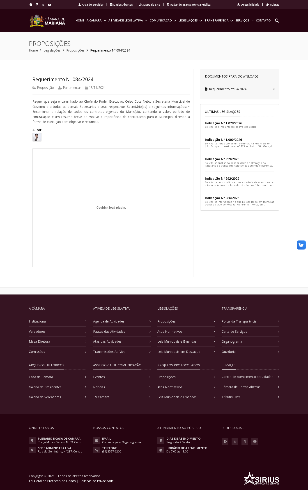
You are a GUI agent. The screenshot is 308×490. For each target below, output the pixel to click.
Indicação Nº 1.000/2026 (223, 139)
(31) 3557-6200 (111, 451)
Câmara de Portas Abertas (241, 387)
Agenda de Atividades (108, 321)
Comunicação (161, 20)
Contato (263, 20)
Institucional (37, 321)
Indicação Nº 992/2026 (222, 178)
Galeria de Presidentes (45, 387)
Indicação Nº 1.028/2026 (223, 123)
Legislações (188, 20)
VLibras (274, 5)
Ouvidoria (229, 351)
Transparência (217, 20)
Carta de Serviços (234, 331)
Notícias (99, 387)
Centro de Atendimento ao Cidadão (248, 377)
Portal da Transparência (239, 321)
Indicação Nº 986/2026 (222, 198)
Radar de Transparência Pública (190, 5)
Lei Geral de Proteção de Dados (52, 481)
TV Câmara (101, 397)
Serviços (242, 20)
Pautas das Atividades (109, 331)
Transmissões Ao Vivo (109, 351)
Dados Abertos (123, 5)
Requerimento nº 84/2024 (227, 89)
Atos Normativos (169, 331)
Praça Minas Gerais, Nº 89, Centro (60, 442)
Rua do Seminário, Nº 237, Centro (60, 451)
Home (80, 20)
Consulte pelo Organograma (121, 442)
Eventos (99, 377)
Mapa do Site (151, 5)
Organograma (232, 341)
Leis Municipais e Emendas (177, 341)
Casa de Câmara (41, 377)
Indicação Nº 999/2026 (222, 159)
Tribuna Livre (231, 397)
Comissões (37, 351)
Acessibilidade (250, 5)
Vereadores (37, 331)
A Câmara (94, 20)
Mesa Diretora (39, 341)
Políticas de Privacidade (96, 481)
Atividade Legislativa (125, 20)
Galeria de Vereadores (45, 397)
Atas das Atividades (107, 341)
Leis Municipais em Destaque (178, 351)
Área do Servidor (92, 5)
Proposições (75, 50)
